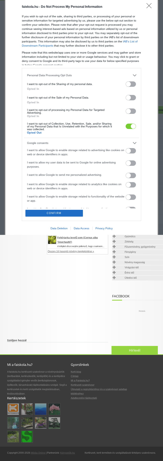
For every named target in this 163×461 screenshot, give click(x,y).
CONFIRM (54, 213)
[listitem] (81, 75)
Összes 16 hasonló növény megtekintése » (71, 251)
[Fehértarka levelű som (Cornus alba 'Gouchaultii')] (52, 239)
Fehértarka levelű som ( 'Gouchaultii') (77, 239)
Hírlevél (134, 350)
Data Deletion (59, 228)
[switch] (131, 84)
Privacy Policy (104, 228)
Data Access (81, 228)
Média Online (38, 452)
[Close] (150, 7)
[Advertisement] (57, 299)
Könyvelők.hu (67, 452)
